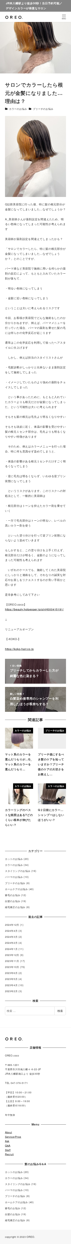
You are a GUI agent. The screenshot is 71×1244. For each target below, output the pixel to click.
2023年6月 (11, 973)
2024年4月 (11, 930)
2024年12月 (12, 924)
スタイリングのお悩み (18, 871)
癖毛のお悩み (12, 895)
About (8, 1132)
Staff (8, 1150)
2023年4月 (11, 985)
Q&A (7, 1145)
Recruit (9, 1154)
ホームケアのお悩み (16, 889)
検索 (60, 1011)
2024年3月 (11, 936)
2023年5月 (11, 979)
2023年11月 (12, 961)
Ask (7, 1141)
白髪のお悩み (12, 901)
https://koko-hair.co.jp (19, 649)
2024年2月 (11, 942)
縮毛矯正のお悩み (15, 907)
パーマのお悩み (14, 877)
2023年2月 (11, 991)
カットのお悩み (14, 859)
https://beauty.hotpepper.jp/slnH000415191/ (34, 609)
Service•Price (13, 1136)
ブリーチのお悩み (43, 108)
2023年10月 (12, 967)
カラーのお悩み (18, 108)
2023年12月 (12, 955)
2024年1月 (11, 949)
